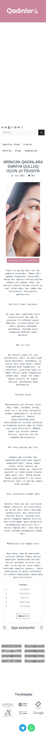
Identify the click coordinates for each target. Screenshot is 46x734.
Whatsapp (25, 602)
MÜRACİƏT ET (23, 616)
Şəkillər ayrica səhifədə (23, 260)
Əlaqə (18, 150)
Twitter (25, 598)
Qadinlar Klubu (11, 144)
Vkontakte (24, 593)
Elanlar (28, 144)
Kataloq (7, 150)
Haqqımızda (31, 150)
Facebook (25, 589)
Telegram (25, 606)
